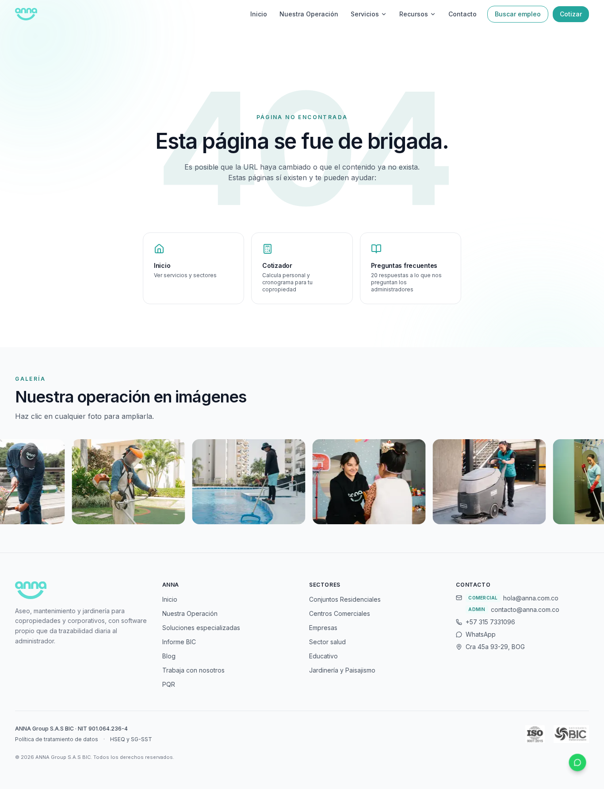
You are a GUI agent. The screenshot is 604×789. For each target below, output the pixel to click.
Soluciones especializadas (201, 627)
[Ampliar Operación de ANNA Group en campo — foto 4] (99, 481)
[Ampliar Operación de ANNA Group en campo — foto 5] (219, 481)
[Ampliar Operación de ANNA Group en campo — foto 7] (459, 481)
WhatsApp (481, 634)
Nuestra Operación (308, 14)
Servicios (365, 14)
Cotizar (571, 14)
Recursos (413, 14)
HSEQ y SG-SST (131, 739)
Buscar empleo (518, 14)
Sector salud (327, 642)
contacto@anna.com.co (525, 609)
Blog (169, 656)
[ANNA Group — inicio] (26, 14)
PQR (168, 684)
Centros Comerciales (339, 613)
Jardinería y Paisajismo (342, 670)
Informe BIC (179, 642)
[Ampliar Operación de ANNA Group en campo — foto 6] (339, 481)
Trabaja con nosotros (193, 670)
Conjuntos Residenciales (345, 599)
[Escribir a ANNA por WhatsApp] (577, 762)
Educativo (323, 656)
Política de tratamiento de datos (56, 739)
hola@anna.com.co (530, 598)
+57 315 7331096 (490, 622)
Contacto (462, 14)
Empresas (323, 627)
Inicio (258, 14)
